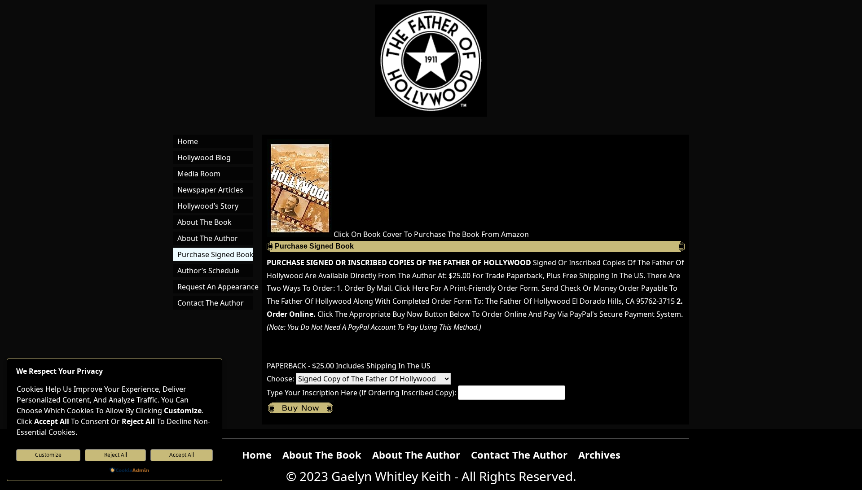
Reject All (115, 455)
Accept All (181, 455)
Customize (48, 455)
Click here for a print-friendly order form (466, 288)
